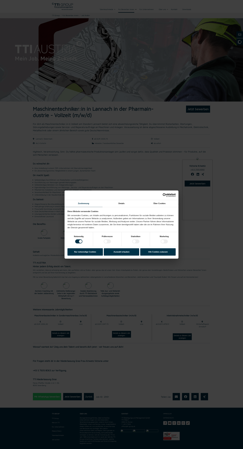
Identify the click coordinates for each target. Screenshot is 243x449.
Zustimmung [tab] (83, 203)
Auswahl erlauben (121, 252)
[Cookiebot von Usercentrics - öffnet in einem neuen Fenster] (165, 195)
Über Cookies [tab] (159, 203)
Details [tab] (121, 203)
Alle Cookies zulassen (158, 252)
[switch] (107, 241)
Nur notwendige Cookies (85, 252)
